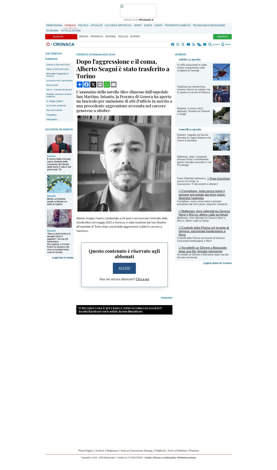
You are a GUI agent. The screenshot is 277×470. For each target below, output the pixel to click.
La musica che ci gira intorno (59, 80)
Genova (83, 36)
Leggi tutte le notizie (62, 257)
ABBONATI (222, 36)
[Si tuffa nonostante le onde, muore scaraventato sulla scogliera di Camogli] (221, 79)
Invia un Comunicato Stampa (136, 450)
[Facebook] (173, 44)
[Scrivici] (205, 44)
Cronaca (70, 25)
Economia (52, 30)
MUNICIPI (58, 36)
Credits (148, 457)
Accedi (124, 268)
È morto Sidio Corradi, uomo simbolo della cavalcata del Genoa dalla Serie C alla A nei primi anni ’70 (59, 164)
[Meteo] (199, 44)
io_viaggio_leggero (54, 101)
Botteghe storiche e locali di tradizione (58, 95)
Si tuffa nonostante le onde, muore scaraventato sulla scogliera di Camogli (192, 67)
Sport (138, 25)
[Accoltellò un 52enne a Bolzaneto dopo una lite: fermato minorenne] (204, 251)
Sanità (158, 25)
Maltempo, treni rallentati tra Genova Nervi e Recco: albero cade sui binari (201, 219)
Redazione (112, 450)
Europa (135, 36)
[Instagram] (178, 44)
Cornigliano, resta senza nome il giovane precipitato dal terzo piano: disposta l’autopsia (202, 203)
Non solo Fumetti (54, 110)
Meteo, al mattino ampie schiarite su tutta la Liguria (57, 202)
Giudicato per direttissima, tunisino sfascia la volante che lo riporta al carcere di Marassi (193, 89)
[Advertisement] (203, 295)
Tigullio (123, 36)
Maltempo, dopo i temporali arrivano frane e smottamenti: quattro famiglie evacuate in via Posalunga (194, 161)
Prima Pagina (54, 25)
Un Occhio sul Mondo (56, 105)
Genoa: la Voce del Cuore (58, 64)
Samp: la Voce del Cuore (57, 69)
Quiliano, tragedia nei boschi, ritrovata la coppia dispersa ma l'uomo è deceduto (194, 137)
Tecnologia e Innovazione (209, 25)
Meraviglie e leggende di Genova (57, 74)
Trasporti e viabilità (178, 25)
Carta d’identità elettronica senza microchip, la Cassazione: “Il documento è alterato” (197, 181)
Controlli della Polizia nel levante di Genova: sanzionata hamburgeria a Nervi (201, 239)
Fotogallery (51, 115)
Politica (83, 25)
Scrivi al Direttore (177, 450)
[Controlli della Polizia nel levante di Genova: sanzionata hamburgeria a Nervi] (204, 234)
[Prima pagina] (48, 44)
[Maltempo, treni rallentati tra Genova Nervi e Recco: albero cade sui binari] (204, 214)
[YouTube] (189, 44)
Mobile (227, 44)
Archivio (216, 44)
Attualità (97, 25)
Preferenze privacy (187, 457)
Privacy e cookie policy (164, 457)
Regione (110, 36)
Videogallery (51, 119)
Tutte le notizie (71, 30)
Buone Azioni (52, 85)
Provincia (97, 36)
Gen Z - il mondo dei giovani (59, 89)
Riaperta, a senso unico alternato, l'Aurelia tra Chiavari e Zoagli (193, 111)
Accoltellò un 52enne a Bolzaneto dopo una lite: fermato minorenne (203, 256)
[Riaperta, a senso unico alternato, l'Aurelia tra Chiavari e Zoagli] (221, 123)
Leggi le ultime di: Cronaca (217, 263)
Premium (194, 450)
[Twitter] (183, 44)
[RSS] (193, 44)
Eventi (148, 25)
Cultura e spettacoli (118, 25)
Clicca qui (142, 279)
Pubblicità (160, 450)
